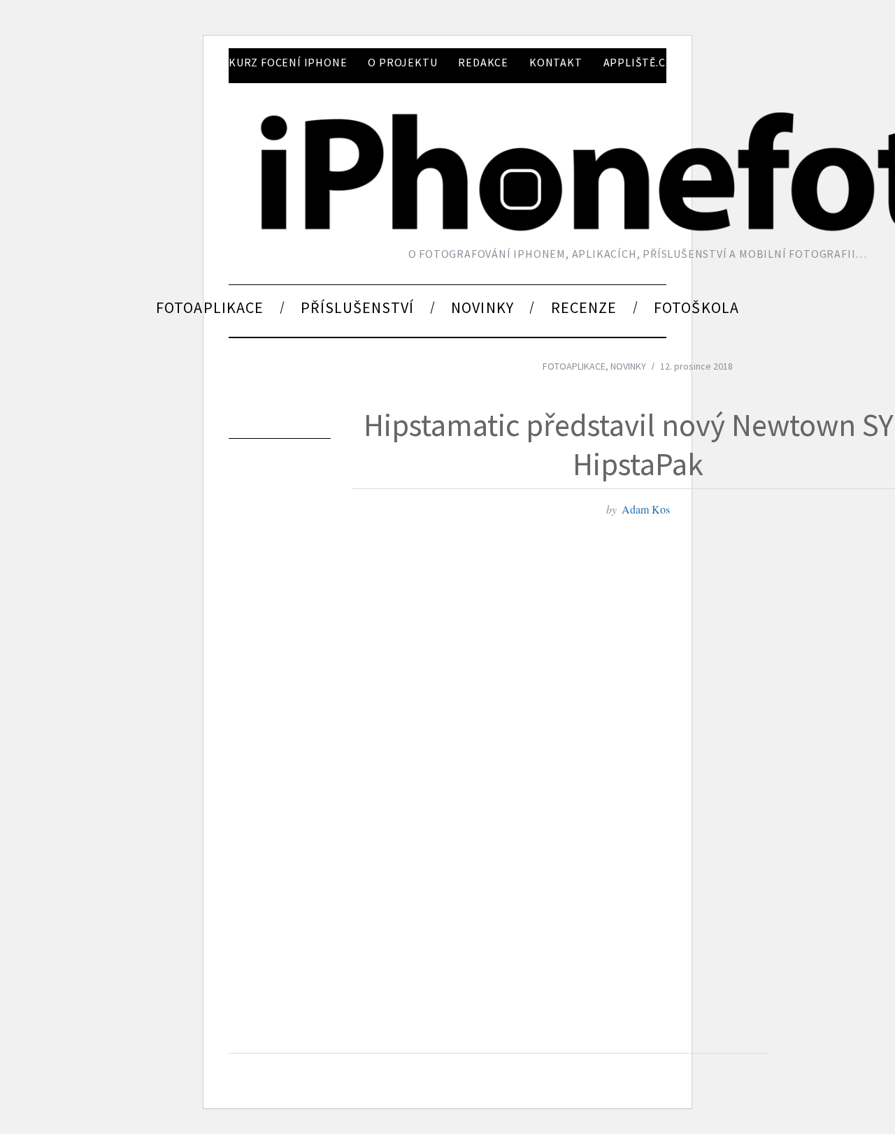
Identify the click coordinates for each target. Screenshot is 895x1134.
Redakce (483, 62)
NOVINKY (628, 366)
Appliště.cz (638, 62)
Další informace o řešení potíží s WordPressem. (335, 969)
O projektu (402, 62)
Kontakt (555, 62)
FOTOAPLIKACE (574, 366)
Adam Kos (646, 509)
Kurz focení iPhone (288, 62)
